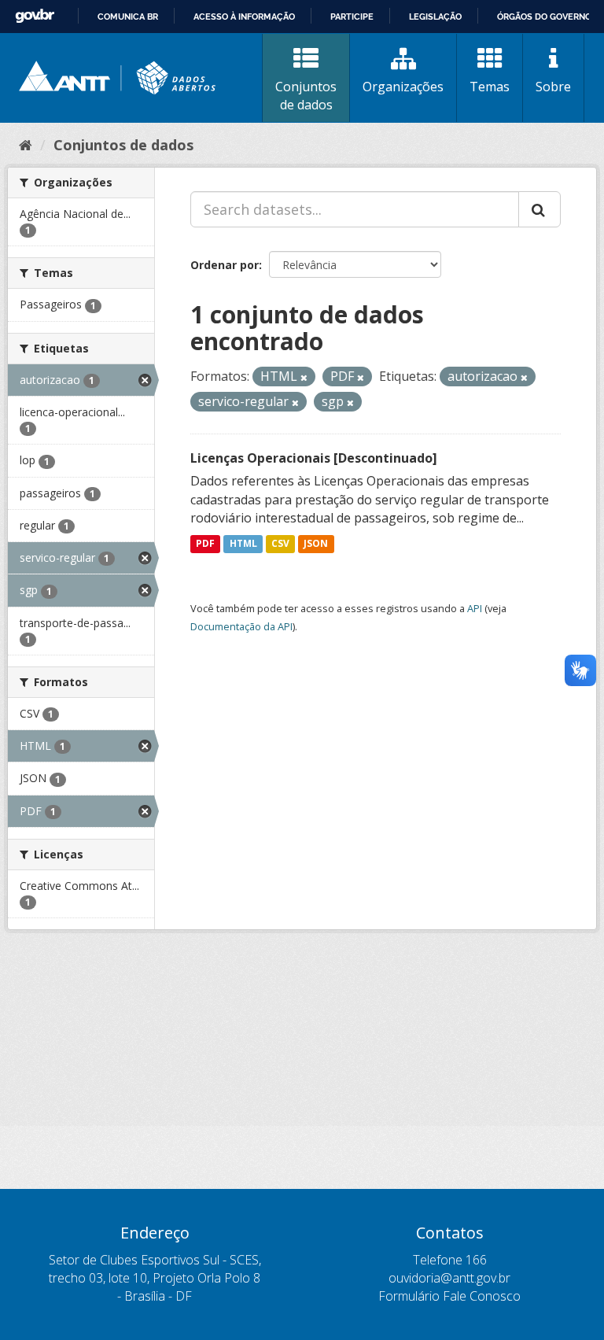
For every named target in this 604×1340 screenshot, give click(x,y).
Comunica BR (128, 16)
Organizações (403, 86)
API (474, 608)
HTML (243, 543)
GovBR (34, 16)
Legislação (435, 16)
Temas (490, 86)
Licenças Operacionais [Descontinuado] (313, 458)
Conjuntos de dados (306, 95)
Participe (352, 16)
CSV (280, 543)
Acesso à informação (244, 16)
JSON (316, 543)
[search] (539, 209)
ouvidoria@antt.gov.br (449, 1277)
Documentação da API (241, 626)
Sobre (553, 86)
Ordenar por (224, 264)
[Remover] (304, 377)
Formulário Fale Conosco (449, 1296)
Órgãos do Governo (544, 16)
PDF (205, 543)
